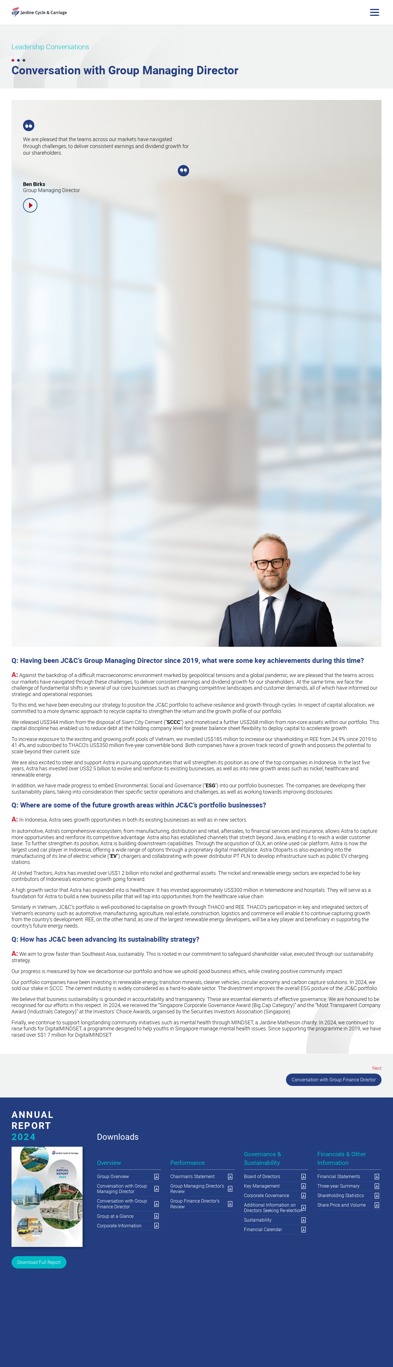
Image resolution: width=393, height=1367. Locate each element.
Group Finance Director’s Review (195, 1203)
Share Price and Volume (341, 1205)
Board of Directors (262, 1176)
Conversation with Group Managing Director (122, 1189)
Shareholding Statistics (340, 1195)
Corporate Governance (266, 1195)
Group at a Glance (115, 1216)
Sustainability (258, 1220)
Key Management (262, 1186)
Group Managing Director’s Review (197, 1189)
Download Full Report (39, 1262)
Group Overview (113, 1176)
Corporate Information (119, 1225)
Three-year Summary (338, 1186)
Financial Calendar (263, 1229)
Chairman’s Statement (192, 1176)
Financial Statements (338, 1176)
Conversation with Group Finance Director (334, 1079)
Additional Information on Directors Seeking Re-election (273, 1208)
